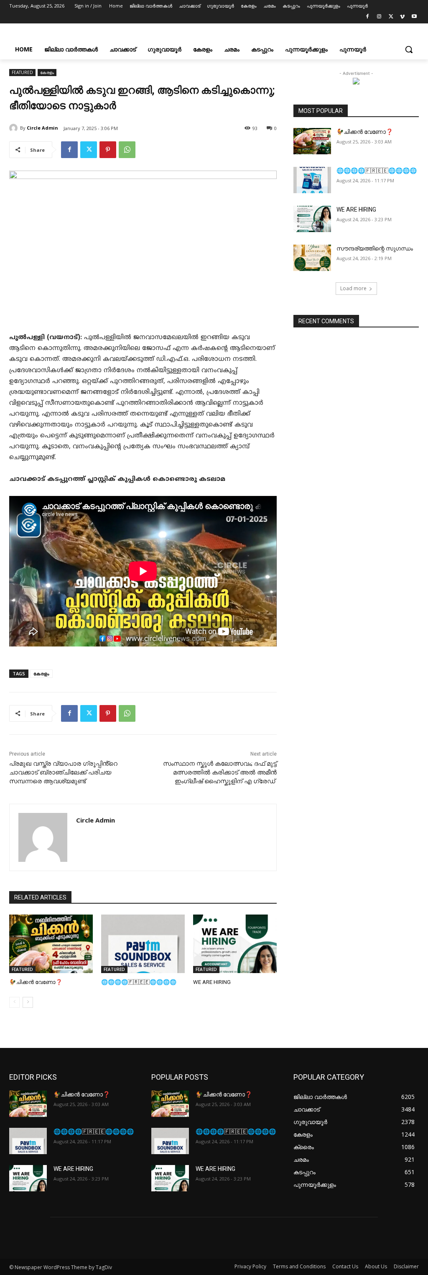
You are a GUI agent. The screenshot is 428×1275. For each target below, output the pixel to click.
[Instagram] (379, 18)
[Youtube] (414, 18)
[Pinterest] (107, 149)
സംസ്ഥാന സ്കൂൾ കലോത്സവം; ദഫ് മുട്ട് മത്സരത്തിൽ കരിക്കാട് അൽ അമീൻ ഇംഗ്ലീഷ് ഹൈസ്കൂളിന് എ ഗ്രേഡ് (220, 772)
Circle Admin (42, 128)
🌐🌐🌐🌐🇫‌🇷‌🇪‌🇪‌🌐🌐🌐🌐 (138, 982)
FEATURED (22, 72)
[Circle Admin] (14, 128)
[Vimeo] (402, 18)
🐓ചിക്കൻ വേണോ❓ (35, 982)
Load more (353, 288)
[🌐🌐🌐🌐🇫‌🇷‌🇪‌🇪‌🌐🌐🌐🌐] (143, 944)
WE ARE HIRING (212, 982)
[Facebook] (367, 18)
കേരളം (47, 72)
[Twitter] (391, 18)
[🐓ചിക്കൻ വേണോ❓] (51, 944)
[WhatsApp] (127, 149)
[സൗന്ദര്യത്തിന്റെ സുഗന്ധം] (312, 258)
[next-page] (28, 1002)
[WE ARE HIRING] (235, 944)
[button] (409, 49)
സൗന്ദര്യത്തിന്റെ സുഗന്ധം (374, 248)
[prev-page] (14, 1002)
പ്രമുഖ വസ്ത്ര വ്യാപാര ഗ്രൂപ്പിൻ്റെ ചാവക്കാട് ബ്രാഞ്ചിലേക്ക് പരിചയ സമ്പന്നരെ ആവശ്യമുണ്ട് (63, 772)
